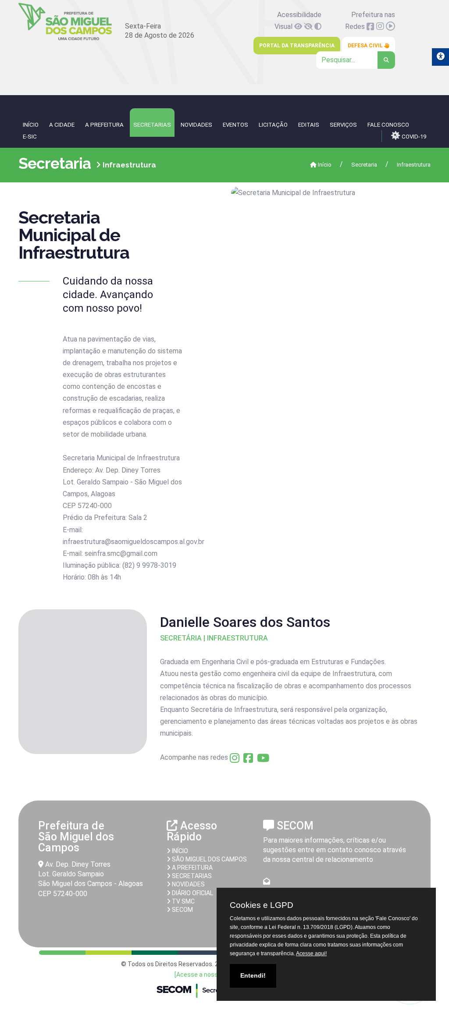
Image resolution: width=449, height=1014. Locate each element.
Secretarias (152, 124)
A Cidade (62, 124)
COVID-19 (413, 136)
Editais (308, 124)
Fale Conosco (388, 124)
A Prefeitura (104, 124)
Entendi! (253, 975)
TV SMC (183, 901)
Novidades (196, 124)
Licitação (273, 124)
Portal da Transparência (297, 46)
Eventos (235, 124)
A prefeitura (192, 867)
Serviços (343, 124)
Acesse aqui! (311, 953)
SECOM (182, 909)
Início (324, 164)
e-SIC (30, 136)
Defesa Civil (366, 46)
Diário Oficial (192, 893)
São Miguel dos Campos (209, 859)
